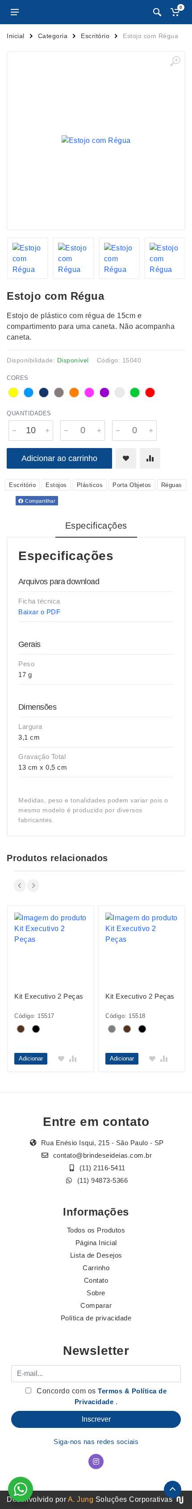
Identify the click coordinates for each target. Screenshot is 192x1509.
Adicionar (31, 1058)
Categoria (53, 35)
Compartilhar (40, 501)
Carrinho (96, 1268)
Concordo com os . (101, 1396)
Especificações (96, 525)
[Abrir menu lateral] (15, 12)
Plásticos (90, 485)
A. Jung (81, 1499)
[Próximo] (33, 885)
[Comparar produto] (150, 458)
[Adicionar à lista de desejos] (126, 458)
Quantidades (29, 413)
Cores (18, 378)
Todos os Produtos (96, 1230)
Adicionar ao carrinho (59, 458)
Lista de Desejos (96, 1255)
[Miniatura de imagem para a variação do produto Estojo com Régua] (28, 258)
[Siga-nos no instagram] (96, 1461)
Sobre (96, 1293)
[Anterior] (20, 885)
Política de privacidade (96, 1318)
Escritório (95, 35)
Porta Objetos (132, 485)
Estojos (56, 485)
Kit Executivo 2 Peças (48, 996)
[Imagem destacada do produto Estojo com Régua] (96, 140)
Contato (96, 1280)
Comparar (96, 1305)
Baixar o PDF (39, 612)
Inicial (16, 35)
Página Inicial (96, 1242)
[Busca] (157, 12)
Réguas (171, 485)
